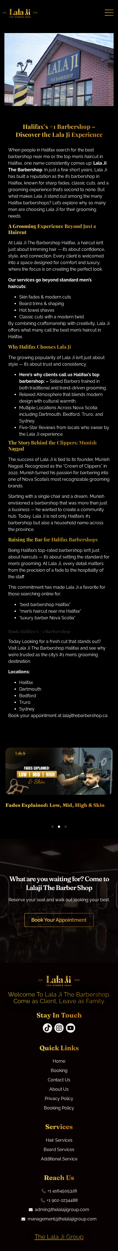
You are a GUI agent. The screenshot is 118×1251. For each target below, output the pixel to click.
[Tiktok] (47, 1028)
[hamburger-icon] (109, 13)
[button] (52, 827)
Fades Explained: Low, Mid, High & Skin (55, 805)
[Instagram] (59, 1028)
